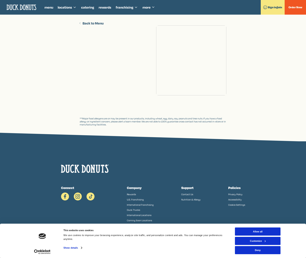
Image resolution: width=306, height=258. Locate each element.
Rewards (131, 194)
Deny (258, 250)
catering (87, 7)
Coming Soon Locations (139, 220)
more (146, 7)
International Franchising (140, 204)
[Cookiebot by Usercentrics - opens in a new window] (42, 251)
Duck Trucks (133, 210)
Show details (70, 247)
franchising (124, 7)
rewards (105, 7)
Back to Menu (93, 23)
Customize (256, 241)
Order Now (295, 7)
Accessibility (235, 199)
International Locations (139, 215)
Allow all (257, 231)
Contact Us (187, 194)
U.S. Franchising (135, 199)
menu (48, 7)
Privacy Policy (235, 194)
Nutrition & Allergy (191, 199)
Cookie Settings (236, 204)
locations (65, 7)
